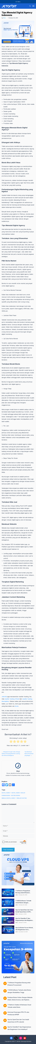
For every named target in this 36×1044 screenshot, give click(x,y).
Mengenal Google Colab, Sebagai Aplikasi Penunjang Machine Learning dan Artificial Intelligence (11, 753)
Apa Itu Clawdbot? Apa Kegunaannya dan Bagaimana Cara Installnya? (24, 920)
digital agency (6, 792)
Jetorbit (4, 696)
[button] (30, 6)
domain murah (6, 795)
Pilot (4, 18)
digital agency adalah (18, 792)
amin (16, 894)
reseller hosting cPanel (12, 699)
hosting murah (15, 795)
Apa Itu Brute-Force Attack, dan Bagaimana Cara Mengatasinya (24, 929)
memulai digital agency (9, 798)
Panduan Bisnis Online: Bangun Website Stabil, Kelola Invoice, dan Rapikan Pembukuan (20, 1000)
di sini (16, 706)
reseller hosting (22, 798)
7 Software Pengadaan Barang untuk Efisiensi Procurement (22, 892)
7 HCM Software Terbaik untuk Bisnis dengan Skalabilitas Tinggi (23, 902)
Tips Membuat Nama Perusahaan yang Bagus (29, 753)
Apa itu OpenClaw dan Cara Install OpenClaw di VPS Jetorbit (24, 912)
